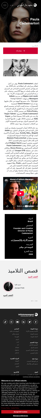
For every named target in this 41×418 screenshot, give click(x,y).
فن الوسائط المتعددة (32, 361)
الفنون (17, 366)
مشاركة (19, 51)
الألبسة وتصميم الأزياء (32, 331)
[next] (32, 301)
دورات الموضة (34, 329)
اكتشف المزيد (33, 277)
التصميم (17, 363)
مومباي (17, 347)
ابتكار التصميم (34, 353)
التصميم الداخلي (33, 345)
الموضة (17, 361)
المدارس (16, 329)
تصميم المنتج (34, 347)
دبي (18, 344)
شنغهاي (17, 350)
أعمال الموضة (34, 336)
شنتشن (17, 352)
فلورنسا (17, 336)
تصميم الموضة (34, 334)
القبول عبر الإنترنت (33, 374)
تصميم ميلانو (15, 334)
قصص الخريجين (14, 374)
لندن (18, 342)
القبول (36, 372)
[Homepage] (27, 5)
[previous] (36, 301)
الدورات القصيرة (14, 358)
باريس (17, 339)
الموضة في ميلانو (14, 331)
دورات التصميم (34, 342)
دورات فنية (35, 358)
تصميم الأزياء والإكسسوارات (22, 240)
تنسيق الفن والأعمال (32, 364)
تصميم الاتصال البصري (32, 350)
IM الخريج (16, 372)
